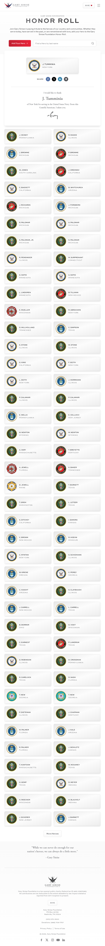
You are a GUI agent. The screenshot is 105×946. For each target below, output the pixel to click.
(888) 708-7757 (57, 922)
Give (87, 5)
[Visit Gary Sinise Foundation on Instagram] (52, 940)
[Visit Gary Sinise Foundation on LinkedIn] (63, 940)
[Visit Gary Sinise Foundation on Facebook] (41, 940)
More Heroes (52, 833)
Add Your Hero (18, 43)
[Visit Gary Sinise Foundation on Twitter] (47, 940)
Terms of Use (59, 928)
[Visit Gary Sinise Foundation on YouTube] (58, 940)
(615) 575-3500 (52, 919)
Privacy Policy (46, 928)
